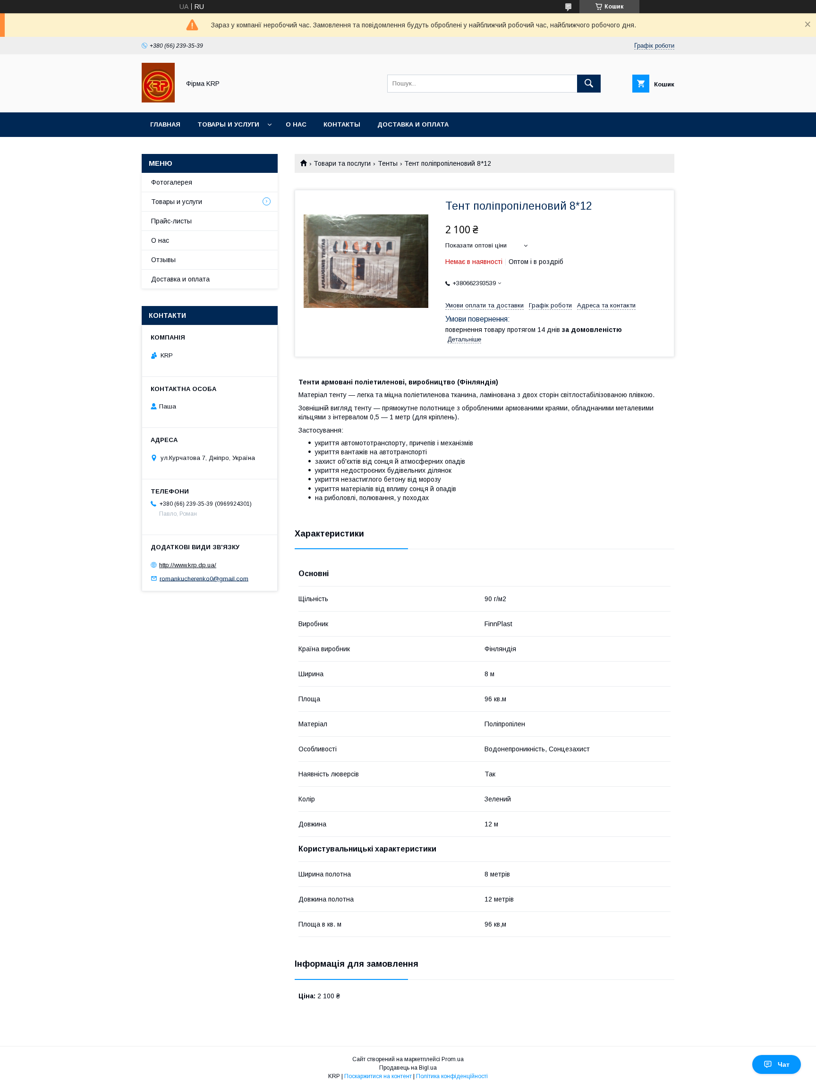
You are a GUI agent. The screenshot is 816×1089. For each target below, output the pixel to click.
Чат (784, 1064)
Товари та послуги (342, 163)
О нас (296, 124)
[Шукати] (589, 84)
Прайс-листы (171, 221)
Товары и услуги (228, 124)
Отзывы (163, 260)
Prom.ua (453, 1059)
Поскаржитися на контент (378, 1076)
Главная (165, 124)
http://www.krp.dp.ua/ (187, 565)
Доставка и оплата (413, 124)
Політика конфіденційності (452, 1076)
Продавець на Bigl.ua (408, 1067)
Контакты (341, 124)
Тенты (388, 163)
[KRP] (158, 100)
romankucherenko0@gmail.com (204, 578)
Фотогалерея (171, 182)
